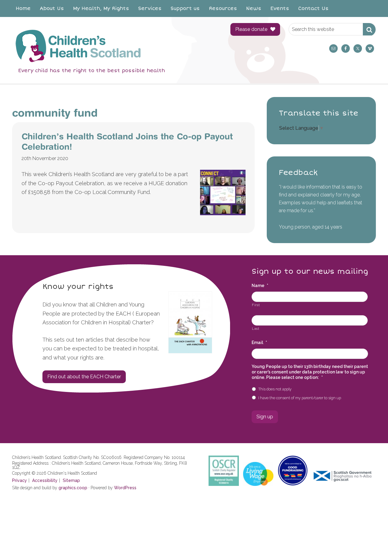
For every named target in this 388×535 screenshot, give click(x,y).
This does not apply (275, 389)
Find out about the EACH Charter (84, 377)
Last (255, 328)
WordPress (125, 487)
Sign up (264, 417)
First (256, 305)
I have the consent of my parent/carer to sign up (299, 398)
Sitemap (71, 480)
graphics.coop (73, 487)
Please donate (251, 29)
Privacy (19, 480)
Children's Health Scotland (115, 45)
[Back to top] (371, 518)
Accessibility (45, 480)
